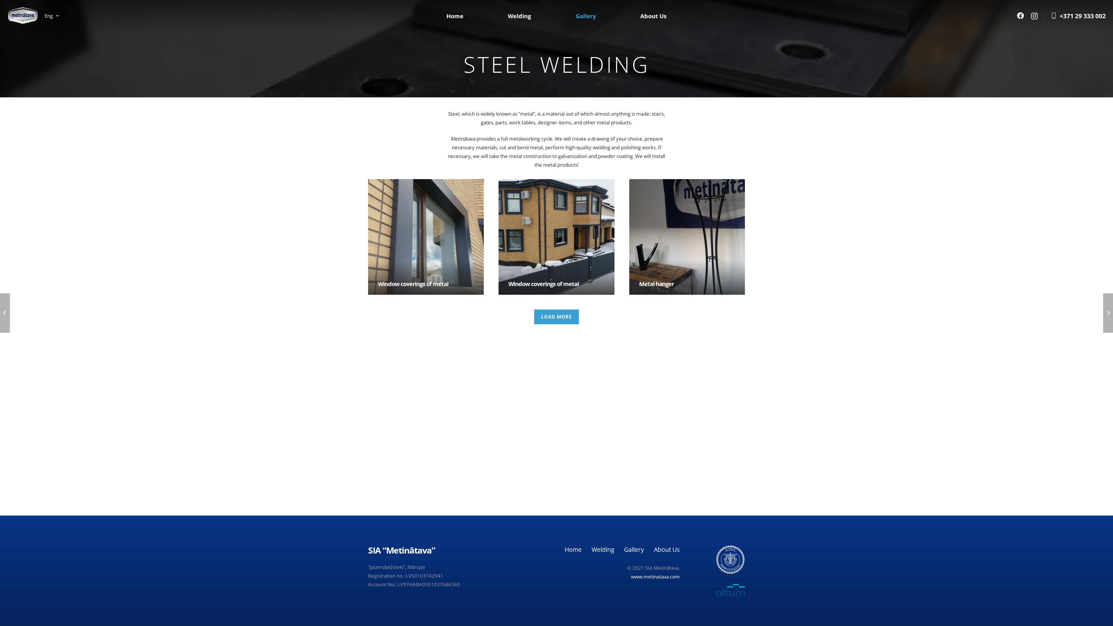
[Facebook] (1020, 15)
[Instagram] (1034, 16)
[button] (51, 16)
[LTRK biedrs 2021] (730, 559)
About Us (667, 549)
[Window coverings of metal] (426, 237)
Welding (603, 549)
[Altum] (719, 590)
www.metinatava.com (655, 576)
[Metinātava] (23, 16)
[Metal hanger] (687, 237)
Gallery (634, 549)
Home (573, 549)
